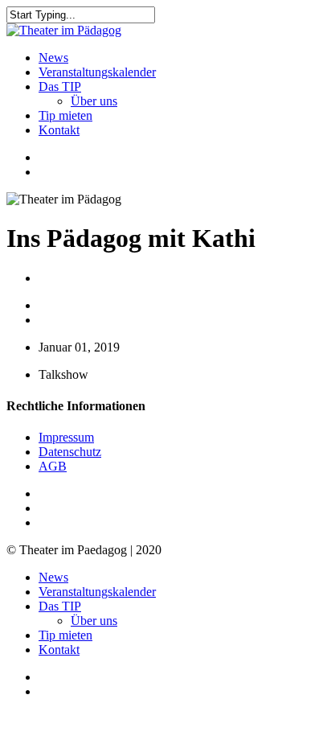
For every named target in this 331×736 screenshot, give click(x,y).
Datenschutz (70, 451)
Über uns (94, 620)
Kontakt (59, 649)
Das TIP (60, 606)
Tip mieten (65, 635)
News (53, 577)
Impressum (66, 437)
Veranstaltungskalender (97, 591)
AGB (53, 466)
